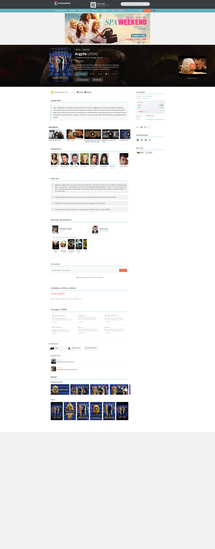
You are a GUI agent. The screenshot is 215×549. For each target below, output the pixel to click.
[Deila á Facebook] (141, 127)
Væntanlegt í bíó (83, 11)
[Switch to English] (156, 10)
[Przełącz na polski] (159, 10)
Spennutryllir (86, 49)
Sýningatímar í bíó (60, 11)
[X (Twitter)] (141, 140)
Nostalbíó (72, 11)
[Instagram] (145, 140)
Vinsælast (121, 11)
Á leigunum (104, 11)
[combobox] (135, 4)
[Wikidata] (150, 140)
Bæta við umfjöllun (58, 294)
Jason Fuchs (103, 229)
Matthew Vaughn (66, 229)
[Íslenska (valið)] (154, 10)
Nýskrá (140, 10)
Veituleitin (95, 11)
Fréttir (113, 11)
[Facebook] (137, 140)
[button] (125, 389)
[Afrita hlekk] (148, 127)
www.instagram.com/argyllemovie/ (155, 119)
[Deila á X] (145, 127)
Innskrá (123, 270)
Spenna (78, 49)
